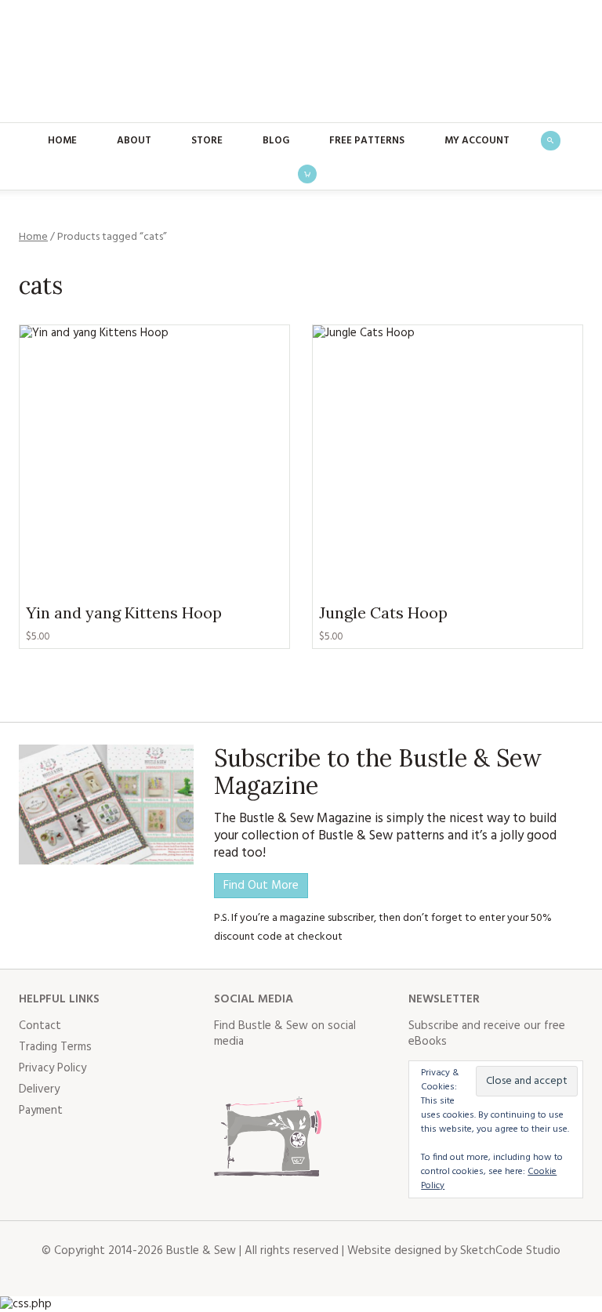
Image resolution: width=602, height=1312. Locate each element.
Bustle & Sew (301, 61)
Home (62, 140)
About (134, 140)
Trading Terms (55, 1047)
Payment (41, 1110)
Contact (40, 1026)
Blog (276, 140)
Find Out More (261, 885)
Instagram (295, 1072)
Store (207, 140)
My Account (477, 140)
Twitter (261, 1072)
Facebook (226, 1072)
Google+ (364, 1072)
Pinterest (330, 1072)
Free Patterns (366, 140)
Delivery (39, 1089)
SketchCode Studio (510, 1250)
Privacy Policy (52, 1068)
